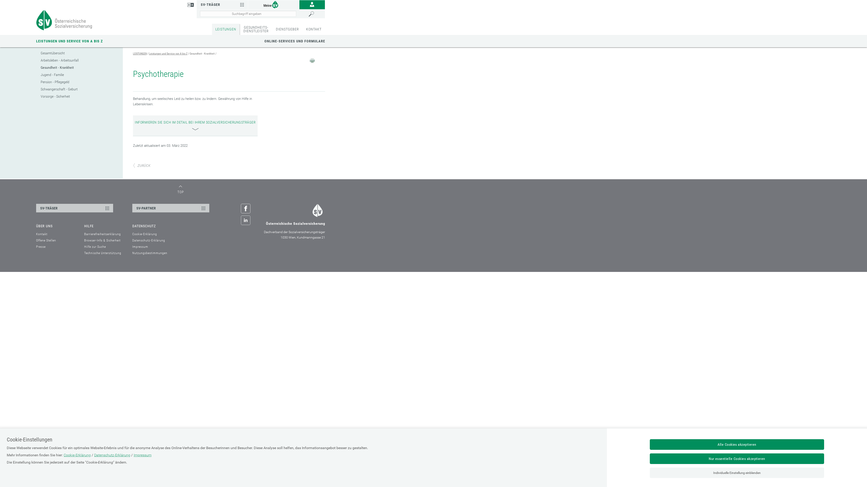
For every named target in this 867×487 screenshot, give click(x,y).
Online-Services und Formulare (294, 41)
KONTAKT (314, 29)
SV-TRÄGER (49, 208)
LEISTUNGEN (225, 29)
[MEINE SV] (273, 4)
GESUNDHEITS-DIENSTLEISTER (256, 29)
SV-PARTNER (146, 208)
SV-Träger (210, 4)
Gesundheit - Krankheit (57, 67)
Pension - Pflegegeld (55, 82)
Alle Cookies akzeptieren (737, 444)
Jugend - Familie (52, 75)
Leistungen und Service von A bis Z (69, 41)
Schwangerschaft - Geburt (59, 89)
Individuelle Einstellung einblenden (737, 473)
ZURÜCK (144, 166)
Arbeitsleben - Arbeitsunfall (60, 60)
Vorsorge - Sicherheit (55, 96)
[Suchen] (315, 14)
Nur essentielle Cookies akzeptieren (737, 459)
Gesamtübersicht (53, 53)
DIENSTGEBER (287, 29)
